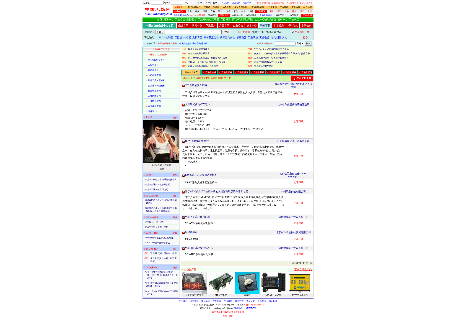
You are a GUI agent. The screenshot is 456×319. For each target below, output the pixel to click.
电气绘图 (307, 7)
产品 (213, 11)
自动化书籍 (237, 15)
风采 (205, 11)
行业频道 (212, 15)
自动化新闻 (251, 15)
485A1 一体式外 (273, 295)
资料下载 (280, 15)
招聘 (251, 11)
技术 (228, 11)
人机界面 (226, 7)
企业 (190, 11)
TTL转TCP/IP (221, 295)
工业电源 (296, 7)
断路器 (278, 32)
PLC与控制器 (194, 7)
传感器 (216, 7)
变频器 (269, 32)
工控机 (207, 7)
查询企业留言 (191, 72)
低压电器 (272, 7)
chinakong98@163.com (223, 308)
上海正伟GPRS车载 (194, 295)
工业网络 (284, 7)
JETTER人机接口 (300, 295)
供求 (243, 11)
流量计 (256, 32)
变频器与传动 (258, 7)
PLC (263, 32)
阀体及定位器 (240, 7)
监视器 (247, 295)
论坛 (220, 11)
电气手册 (294, 15)
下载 (236, 11)
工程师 (161, 169)
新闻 (197, 11)
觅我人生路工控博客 (161, 165)
